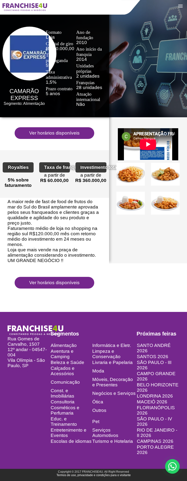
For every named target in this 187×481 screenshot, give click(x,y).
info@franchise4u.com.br (34, 370)
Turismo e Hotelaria (112, 441)
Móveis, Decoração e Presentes (112, 382)
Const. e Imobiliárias (62, 393)
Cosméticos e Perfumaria (65, 410)
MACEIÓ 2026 (152, 401)
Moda (98, 370)
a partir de (54, 175)
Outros (99, 410)
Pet (95, 421)
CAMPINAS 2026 (155, 441)
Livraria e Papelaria (112, 362)
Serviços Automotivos (105, 432)
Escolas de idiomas (71, 441)
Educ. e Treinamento (64, 421)
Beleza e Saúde (67, 362)
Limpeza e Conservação (106, 354)
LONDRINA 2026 (155, 396)
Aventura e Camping (62, 354)
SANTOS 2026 (152, 356)
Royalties (18, 167)
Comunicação (65, 382)
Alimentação (64, 345)
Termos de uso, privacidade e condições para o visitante (93, 475)
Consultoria (63, 401)
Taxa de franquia (57, 167)
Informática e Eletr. (111, 345)
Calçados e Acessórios (63, 371)
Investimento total (93, 167)
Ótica (97, 401)
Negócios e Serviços (114, 393)
